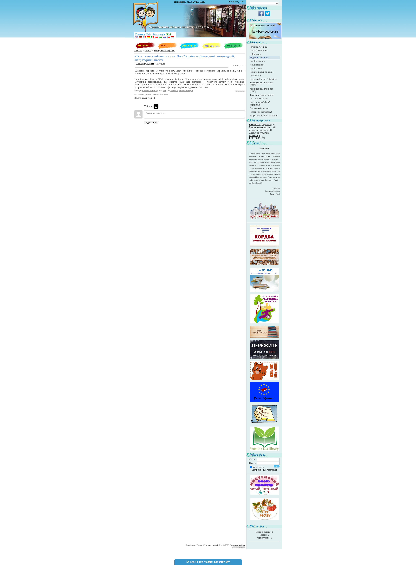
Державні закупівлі (258, 130)
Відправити (150, 122)
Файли (148, 50)
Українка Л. (174, 91)
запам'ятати (258, 467)
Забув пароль (258, 470)
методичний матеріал (186, 91)
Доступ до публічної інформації (259, 134)
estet (164, 91)
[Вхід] (156, 106)
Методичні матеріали (164, 50)
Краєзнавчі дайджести (260, 124)
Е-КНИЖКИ (255, 138)
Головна (138, 50)
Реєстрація (271, 470)
